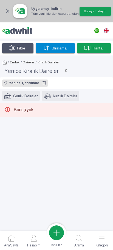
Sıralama (59, 48)
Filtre (21, 48)
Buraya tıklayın (95, 11)
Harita (98, 48)
